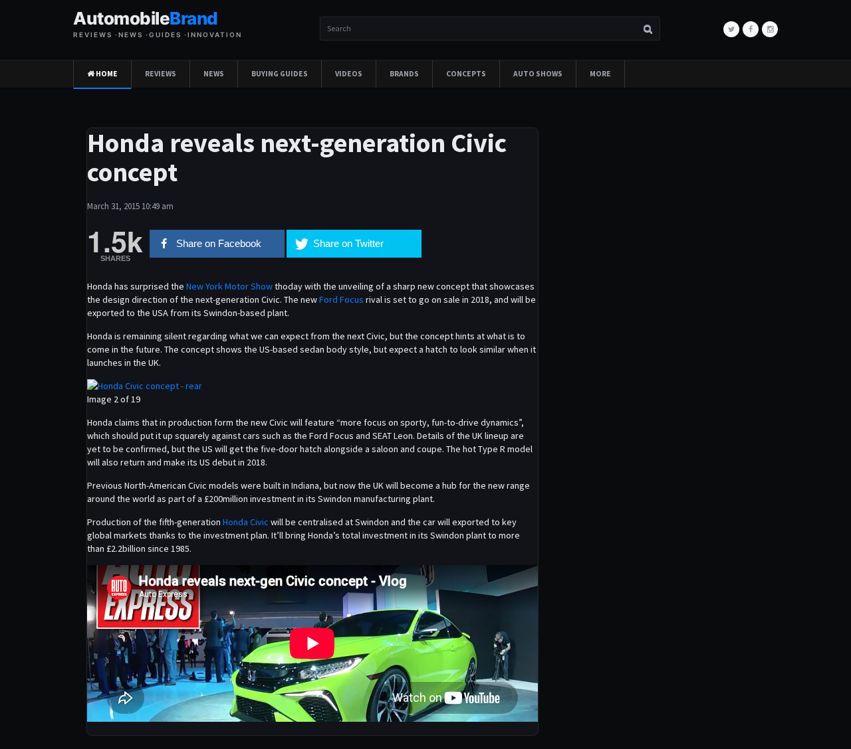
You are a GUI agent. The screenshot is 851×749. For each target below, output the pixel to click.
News (213, 73)
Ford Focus (341, 299)
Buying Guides (279, 73)
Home (106, 73)
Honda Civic (247, 522)
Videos (348, 73)
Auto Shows (537, 73)
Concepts (466, 73)
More (600, 73)
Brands (404, 73)
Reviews (160, 73)
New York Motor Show (229, 286)
